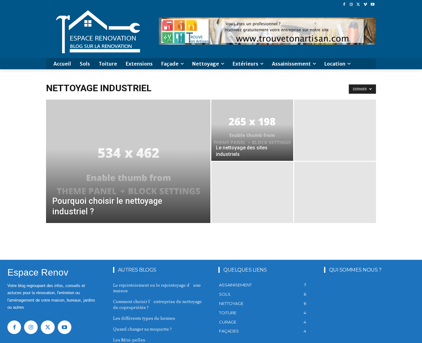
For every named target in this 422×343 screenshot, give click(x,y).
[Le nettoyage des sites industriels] (252, 130)
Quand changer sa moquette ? (142, 329)
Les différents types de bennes (144, 318)
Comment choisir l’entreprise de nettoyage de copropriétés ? (157, 304)
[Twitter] (358, 4)
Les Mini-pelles (129, 340)
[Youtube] (372, 4)
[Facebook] (344, 4)
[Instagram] (351, 4)
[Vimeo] (365, 4)
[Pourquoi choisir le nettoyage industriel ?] (128, 171)
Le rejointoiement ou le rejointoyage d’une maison (157, 288)
